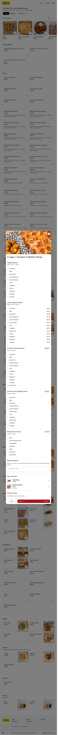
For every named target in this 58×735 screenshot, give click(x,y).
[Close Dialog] (49, 234)
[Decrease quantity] (8, 501)
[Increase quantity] (15, 501)
